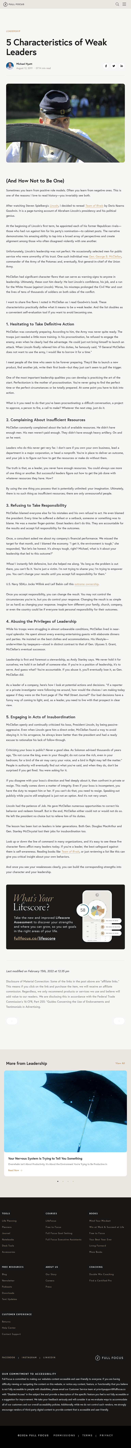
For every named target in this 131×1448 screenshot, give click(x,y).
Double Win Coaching (101, 1274)
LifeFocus (51, 1220)
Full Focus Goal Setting (59, 1233)
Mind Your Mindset (100, 1220)
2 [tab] (63, 1181)
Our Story (51, 1274)
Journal (6, 1233)
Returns (6, 1321)
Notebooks (8, 1239)
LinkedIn (49, 1357)
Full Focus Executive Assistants (64, 1239)
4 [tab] (73, 1181)
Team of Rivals (94, 206)
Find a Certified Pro (100, 1280)
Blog (4, 1274)
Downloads (8, 1293)
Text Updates (9, 1299)
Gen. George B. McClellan (105, 256)
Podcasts (7, 1286)
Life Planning (9, 1220)
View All (120, 1063)
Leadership (13, 31)
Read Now (13, 1170)
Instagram (29, 1357)
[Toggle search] (117, 4)
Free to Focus (53, 1227)
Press (49, 1286)
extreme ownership (87, 584)
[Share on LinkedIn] (121, 66)
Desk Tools (8, 1245)
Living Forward (97, 1245)
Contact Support (11, 1334)
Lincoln (54, 206)
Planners (7, 1227)
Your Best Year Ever (100, 1239)
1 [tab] (58, 1181)
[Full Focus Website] (109, 1357)
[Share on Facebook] (106, 66)
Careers (50, 1280)
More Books (95, 1252)
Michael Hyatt (24, 63)
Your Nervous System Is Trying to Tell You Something (45, 1158)
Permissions (64, 1435)
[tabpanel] (65, 1123)
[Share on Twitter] (114, 66)
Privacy (106, 1435)
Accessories (8, 1252)
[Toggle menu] (124, 4)
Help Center (9, 1327)
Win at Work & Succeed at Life (106, 1227)
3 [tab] (68, 1181)
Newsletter (8, 1280)
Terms (87, 1435)
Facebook (8, 1357)
